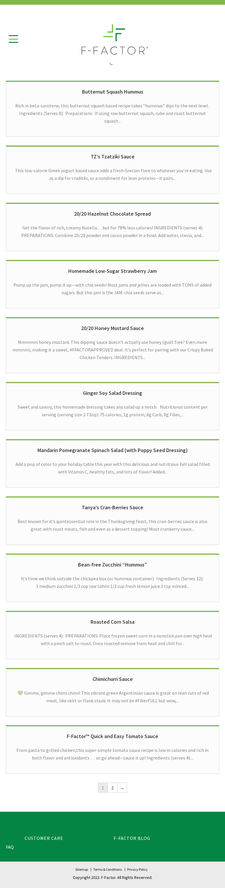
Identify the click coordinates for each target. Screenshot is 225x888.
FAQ (10, 847)
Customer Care (44, 838)
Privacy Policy (137, 869)
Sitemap (81, 869)
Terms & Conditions (107, 869)
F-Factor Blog (132, 838)
